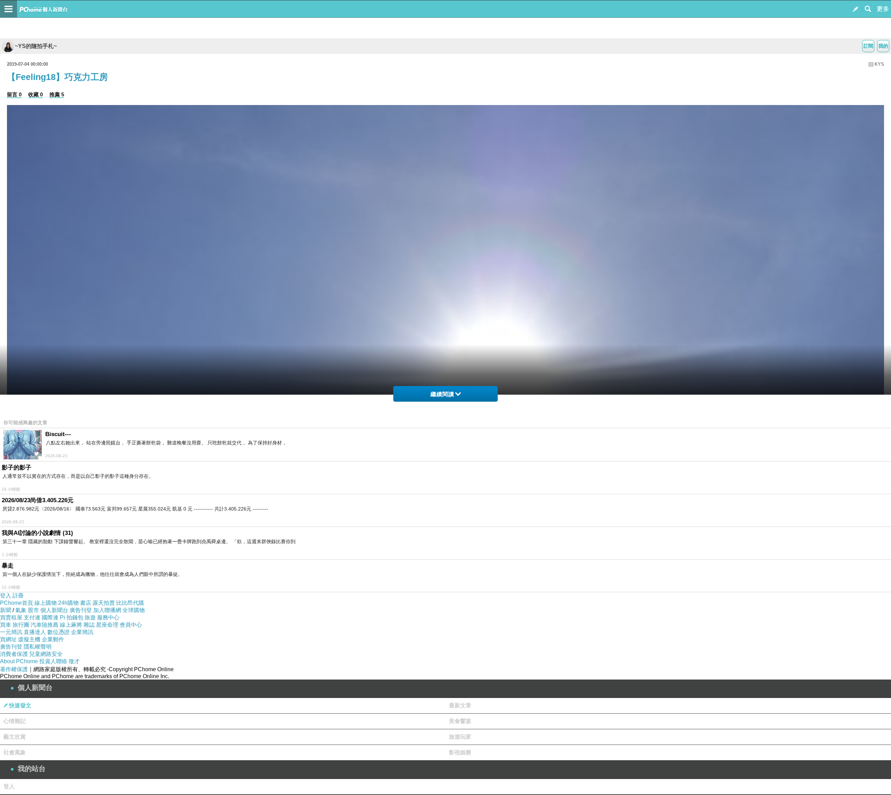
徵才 (74, 661)
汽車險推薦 (44, 625)
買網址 (8, 639)
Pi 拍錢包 (71, 617)
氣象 (20, 610)
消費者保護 (14, 654)
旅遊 (90, 617)
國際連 (50, 617)
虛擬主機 (29, 639)
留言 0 (14, 94)
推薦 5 (56, 94)
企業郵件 (53, 639)
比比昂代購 (130, 603)
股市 (33, 610)
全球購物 (134, 610)
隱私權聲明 (38, 647)
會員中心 (131, 625)
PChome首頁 (16, 603)
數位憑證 (58, 632)
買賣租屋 (11, 617)
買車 (5, 625)
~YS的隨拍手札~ (36, 46)
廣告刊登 (81, 610)
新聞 (5, 610)
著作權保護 (14, 669)
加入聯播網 (107, 610)
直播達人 (35, 632)
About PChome (19, 661)
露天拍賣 (104, 603)
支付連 (32, 617)
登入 (5, 596)
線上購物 (45, 603)
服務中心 (108, 617)
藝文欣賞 (14, 737)
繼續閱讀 (442, 394)
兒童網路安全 (46, 654)
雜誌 (89, 625)
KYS (879, 64)
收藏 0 (35, 94)
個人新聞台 (54, 610)
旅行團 (21, 625)
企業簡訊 (82, 632)
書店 (85, 603)
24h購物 (68, 603)
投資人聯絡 (53, 661)
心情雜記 (14, 721)
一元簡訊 (11, 632)
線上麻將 (71, 625)
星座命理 (107, 625)
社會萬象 (14, 752)
